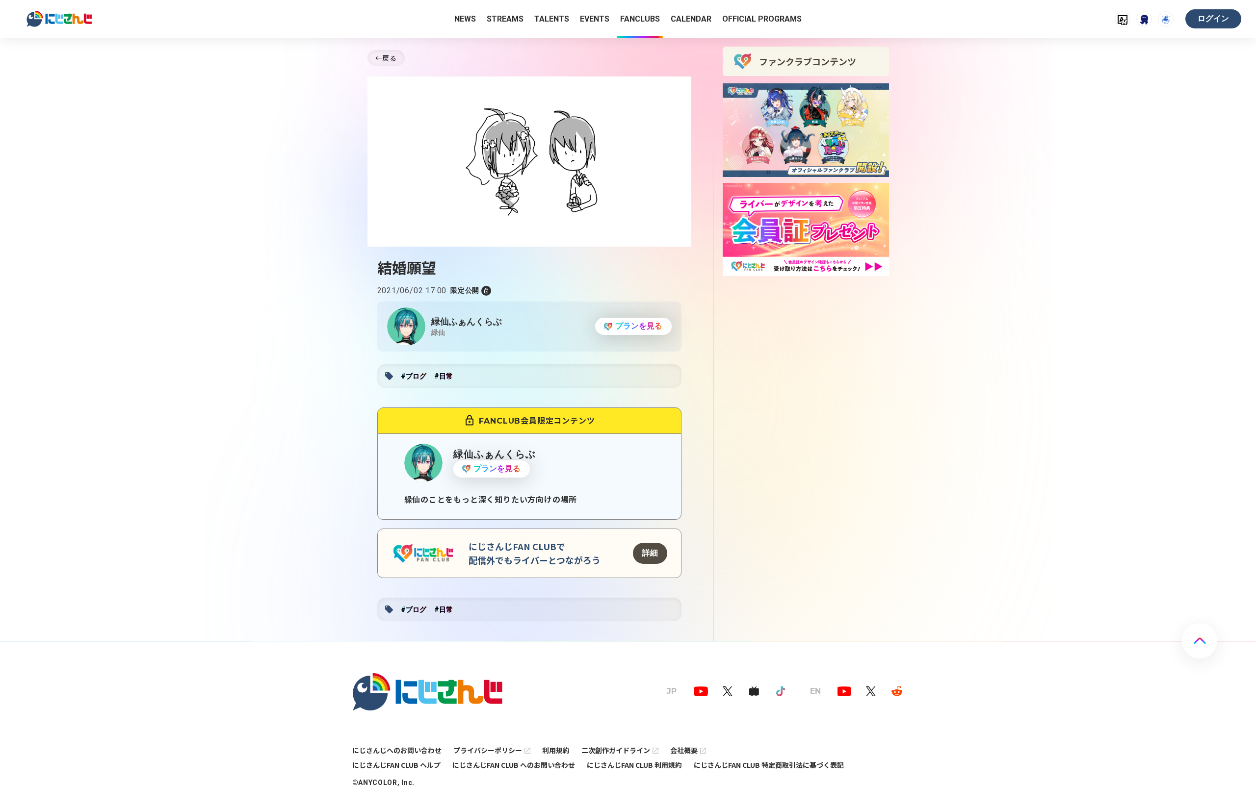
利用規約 (556, 750)
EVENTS (594, 19)
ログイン (1213, 18)
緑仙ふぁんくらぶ (466, 321)
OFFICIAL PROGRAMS (762, 19)
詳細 (650, 552)
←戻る (386, 58)
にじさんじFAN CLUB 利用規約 (634, 765)
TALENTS (551, 19)
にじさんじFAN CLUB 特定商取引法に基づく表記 (769, 765)
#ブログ (413, 376)
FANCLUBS (640, 19)
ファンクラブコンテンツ (807, 61)
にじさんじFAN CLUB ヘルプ (396, 765)
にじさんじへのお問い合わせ (397, 750)
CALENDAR (691, 19)
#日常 (443, 376)
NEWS (465, 19)
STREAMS (505, 19)
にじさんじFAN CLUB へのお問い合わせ (513, 765)
